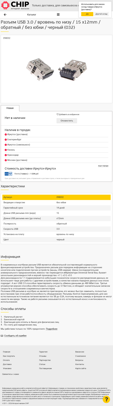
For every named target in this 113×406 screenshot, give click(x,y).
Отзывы (42, 356)
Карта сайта (80, 368)
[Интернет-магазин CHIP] (15, 5)
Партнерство (45, 360)
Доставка (7, 364)
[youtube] (17, 380)
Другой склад (101, 14)
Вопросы (79, 360)
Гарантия (43, 352)
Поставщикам (45, 368)
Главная (6, 352)
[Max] (5, 380)
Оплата (6, 360)
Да (87, 14)
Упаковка (7, 368)
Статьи (42, 364)
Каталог (31, 14)
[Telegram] (11, 380)
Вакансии (79, 352)
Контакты (79, 364)
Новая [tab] (10, 108)
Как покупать (9, 356)
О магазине (80, 356)
